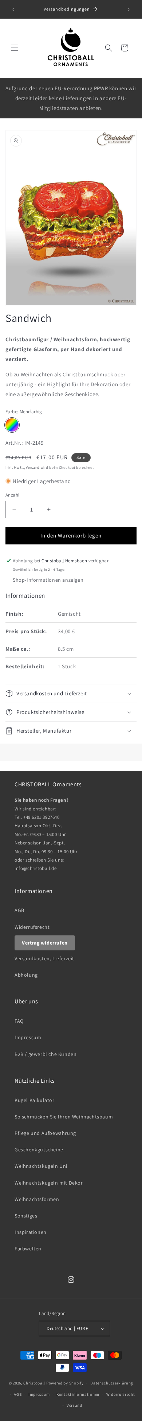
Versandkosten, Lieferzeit (44, 958)
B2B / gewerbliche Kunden (45, 1054)
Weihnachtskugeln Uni (41, 1166)
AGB (19, 910)
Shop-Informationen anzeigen (48, 580)
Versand (33, 467)
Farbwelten (28, 1248)
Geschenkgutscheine (39, 1149)
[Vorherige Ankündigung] (13, 9)
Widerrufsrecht (32, 927)
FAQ (19, 1021)
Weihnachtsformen (37, 1199)
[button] (15, 48)
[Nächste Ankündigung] (129, 9)
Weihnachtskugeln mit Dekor (49, 1182)
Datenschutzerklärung (111, 1383)
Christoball (34, 1383)
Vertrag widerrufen (45, 942)
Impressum (28, 1037)
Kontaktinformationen (77, 1394)
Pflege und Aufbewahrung (45, 1133)
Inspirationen (31, 1232)
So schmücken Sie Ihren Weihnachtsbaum (64, 1116)
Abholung (26, 975)
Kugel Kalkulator (35, 1100)
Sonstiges (26, 1215)
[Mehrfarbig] (12, 425)
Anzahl (12, 495)
